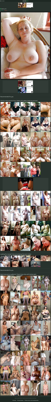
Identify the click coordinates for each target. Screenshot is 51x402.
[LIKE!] (0, 10)
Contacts (14, 400)
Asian (25, 1)
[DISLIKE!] (5, 10)
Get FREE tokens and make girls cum (29, 82)
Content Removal (20, 400)
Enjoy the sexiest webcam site (29, 4)
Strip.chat (28, 7)
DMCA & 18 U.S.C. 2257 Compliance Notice (31, 400)
